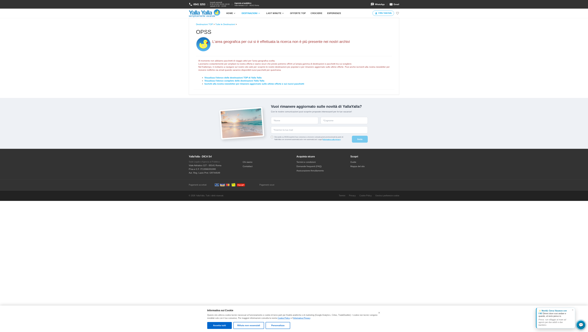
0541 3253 (197, 4)
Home (231, 13)
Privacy (352, 195)
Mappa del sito (357, 166)
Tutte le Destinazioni (225, 24)
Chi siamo (247, 162)
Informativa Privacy (301, 318)
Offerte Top (298, 13)
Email (394, 4)
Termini (342, 195)
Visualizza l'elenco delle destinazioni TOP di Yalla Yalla (233, 77)
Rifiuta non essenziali (248, 325)
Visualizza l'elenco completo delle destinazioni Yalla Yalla (234, 80)
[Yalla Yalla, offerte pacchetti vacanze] (204, 13)
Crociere (316, 13)
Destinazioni (251, 13)
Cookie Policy (284, 318)
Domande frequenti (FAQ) (309, 166)
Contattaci (248, 166)
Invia (359, 139)
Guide (353, 162)
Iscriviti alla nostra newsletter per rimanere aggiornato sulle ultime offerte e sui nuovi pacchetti (254, 84)
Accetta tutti (219, 325)
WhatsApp (378, 4)
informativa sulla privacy (332, 139)
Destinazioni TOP (204, 24)
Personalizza (277, 325)
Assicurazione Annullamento (310, 170)
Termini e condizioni (306, 162)
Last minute (275, 13)
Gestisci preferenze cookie (387, 195)
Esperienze (334, 13)
